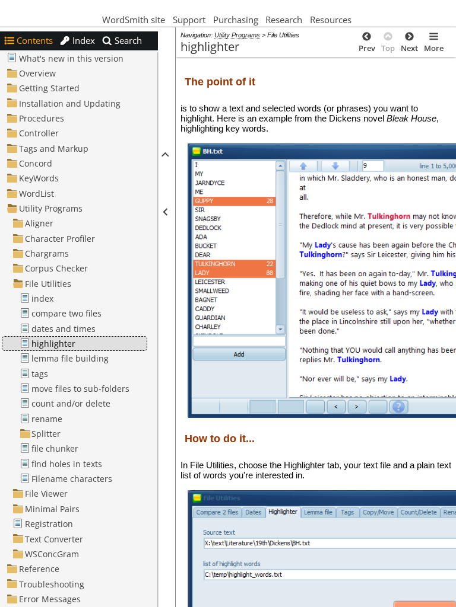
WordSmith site (133, 19)
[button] (164, 154)
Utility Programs (237, 35)
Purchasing (235, 19)
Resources (332, 19)
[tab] (28, 40)
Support (189, 19)
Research (283, 19)
